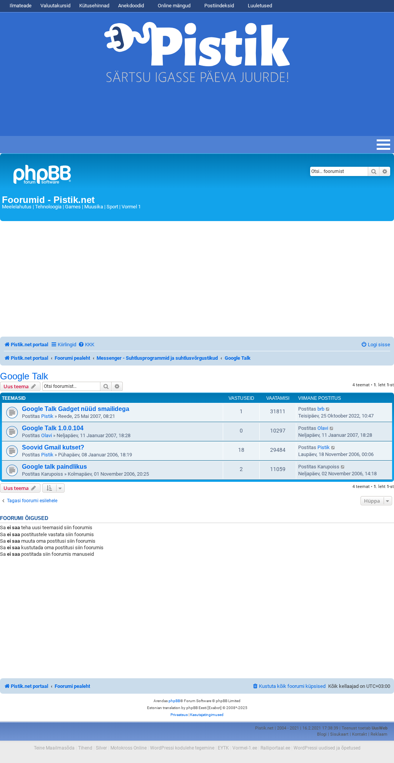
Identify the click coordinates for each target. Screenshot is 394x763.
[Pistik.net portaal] (128, 175)
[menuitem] (86, 344)
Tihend (85, 748)
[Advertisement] (140, 113)
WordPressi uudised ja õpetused (327, 748)
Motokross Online (128, 748)
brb (320, 409)
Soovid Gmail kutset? (53, 447)
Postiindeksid (218, 5)
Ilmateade (21, 5)
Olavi (46, 435)
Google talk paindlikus (54, 466)
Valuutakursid (55, 5)
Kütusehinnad (94, 5)
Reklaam (379, 734)
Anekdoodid (131, 5)
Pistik (47, 416)
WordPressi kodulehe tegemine (182, 748)
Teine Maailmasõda (54, 748)
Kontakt (359, 734)
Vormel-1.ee (244, 748)
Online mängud (173, 5)
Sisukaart (339, 734)
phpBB (174, 701)
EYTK (223, 748)
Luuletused (259, 5)
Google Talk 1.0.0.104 (52, 428)
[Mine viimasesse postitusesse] (328, 409)
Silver (101, 748)
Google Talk (24, 376)
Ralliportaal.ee (275, 748)
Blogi (322, 734)
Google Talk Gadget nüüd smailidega (75, 409)
